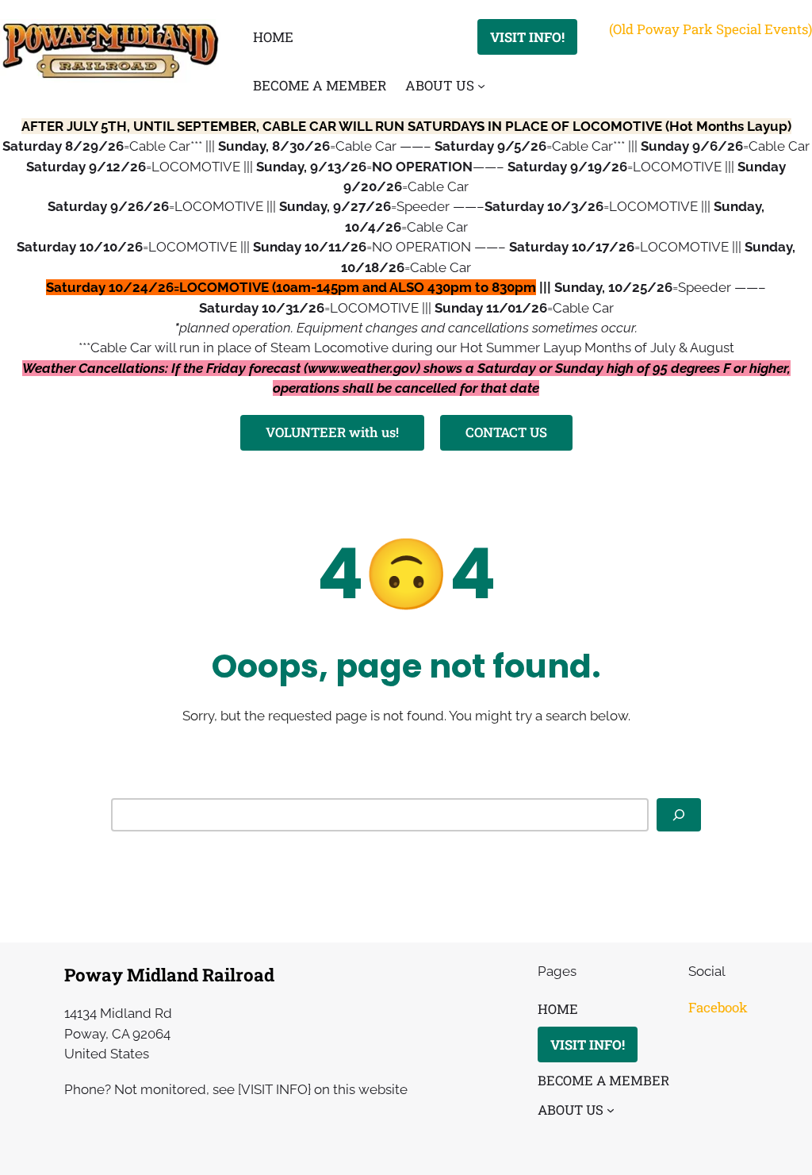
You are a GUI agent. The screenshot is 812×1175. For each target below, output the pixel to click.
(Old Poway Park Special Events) (710, 29)
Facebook (718, 1007)
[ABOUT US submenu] (481, 86)
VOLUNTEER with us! (332, 432)
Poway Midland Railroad (169, 974)
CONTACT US (506, 432)
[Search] (679, 814)
